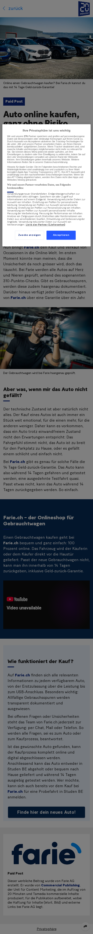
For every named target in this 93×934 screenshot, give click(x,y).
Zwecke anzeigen (29, 235)
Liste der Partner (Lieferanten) (45, 225)
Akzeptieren (61, 235)
